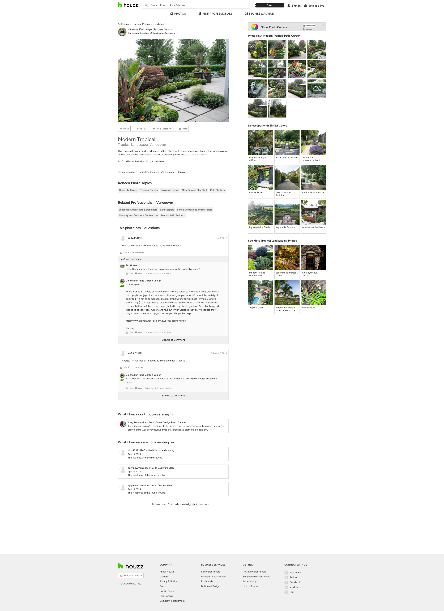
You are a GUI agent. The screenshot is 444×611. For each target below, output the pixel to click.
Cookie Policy (167, 591)
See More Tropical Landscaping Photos (272, 240)
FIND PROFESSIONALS (217, 13)
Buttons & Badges (211, 586)
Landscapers (167, 209)
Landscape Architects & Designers (138, 209)
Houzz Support (251, 586)
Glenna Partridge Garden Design (150, 29)
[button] (121, 253)
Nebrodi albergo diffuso (257, 159)
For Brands (207, 581)
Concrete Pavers (128, 190)
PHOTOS (180, 13)
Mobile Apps (166, 596)
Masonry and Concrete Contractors (138, 215)
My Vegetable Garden (260, 227)
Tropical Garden (149, 190)
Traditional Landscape (313, 192)
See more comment (131, 259)
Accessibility (250, 581)
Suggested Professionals (256, 576)
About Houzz (167, 571)
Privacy (163, 581)
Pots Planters (217, 190)
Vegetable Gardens (285, 227)
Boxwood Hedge (170, 190)
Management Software (213, 576)
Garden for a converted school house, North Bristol (312, 159)
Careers (164, 576)
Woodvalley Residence (313, 227)
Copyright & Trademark (172, 600)
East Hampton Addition (283, 193)
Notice (173, 581)
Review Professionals (254, 571)
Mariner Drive (255, 192)
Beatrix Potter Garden (286, 157)
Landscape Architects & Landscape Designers (151, 33)
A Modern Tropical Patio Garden (280, 35)
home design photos (188, 504)
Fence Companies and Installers (194, 209)
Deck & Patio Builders (173, 215)
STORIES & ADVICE (261, 13)
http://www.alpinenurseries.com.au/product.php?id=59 (156, 320)
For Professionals (210, 571)
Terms (163, 586)
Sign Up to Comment (173, 339)
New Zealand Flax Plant (194, 190)
